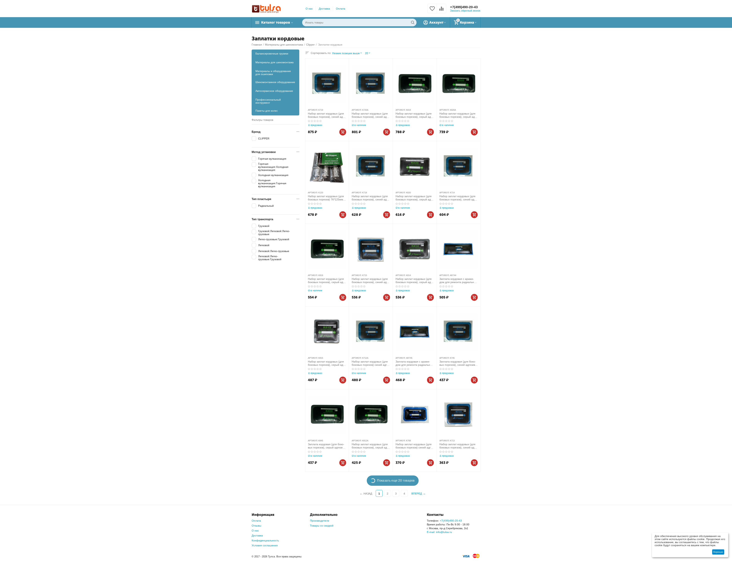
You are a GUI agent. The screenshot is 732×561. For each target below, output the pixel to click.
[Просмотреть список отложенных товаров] (432, 10)
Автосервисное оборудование (274, 90)
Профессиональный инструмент (268, 101)
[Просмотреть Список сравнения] (441, 10)
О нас (309, 8)
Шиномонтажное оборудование (275, 82)
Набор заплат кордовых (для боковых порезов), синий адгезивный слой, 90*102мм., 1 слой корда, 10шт (371, 280)
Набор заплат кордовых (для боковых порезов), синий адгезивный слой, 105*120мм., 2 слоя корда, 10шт (327, 115)
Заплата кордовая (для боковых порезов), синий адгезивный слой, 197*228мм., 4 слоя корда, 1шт (458, 363)
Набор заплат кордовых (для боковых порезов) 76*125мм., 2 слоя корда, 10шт (326, 198)
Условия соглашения (265, 545)
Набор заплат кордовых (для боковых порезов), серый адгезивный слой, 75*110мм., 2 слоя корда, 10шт (326, 280)
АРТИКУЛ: (313, 110)
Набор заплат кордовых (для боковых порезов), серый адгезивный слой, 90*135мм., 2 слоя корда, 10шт (457, 115)
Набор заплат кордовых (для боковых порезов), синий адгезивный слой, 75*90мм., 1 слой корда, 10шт (458, 446)
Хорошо (718, 551)
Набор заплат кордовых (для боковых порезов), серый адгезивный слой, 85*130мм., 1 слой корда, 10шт (414, 280)
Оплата (340, 8)
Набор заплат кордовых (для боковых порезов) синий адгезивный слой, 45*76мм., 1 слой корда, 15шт (414, 446)
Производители (319, 520)
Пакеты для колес (266, 110)
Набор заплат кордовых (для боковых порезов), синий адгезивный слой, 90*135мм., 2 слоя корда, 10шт (371, 115)
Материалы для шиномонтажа (274, 62)
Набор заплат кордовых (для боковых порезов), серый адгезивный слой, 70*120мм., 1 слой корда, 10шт (370, 446)
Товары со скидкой (321, 525)
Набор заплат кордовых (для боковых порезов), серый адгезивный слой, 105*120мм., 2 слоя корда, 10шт (414, 115)
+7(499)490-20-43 (464, 7)
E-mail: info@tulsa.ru (439, 532)
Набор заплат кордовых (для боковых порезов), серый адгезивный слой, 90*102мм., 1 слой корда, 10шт (326, 363)
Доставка (324, 8)
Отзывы (256, 525)
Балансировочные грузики (271, 53)
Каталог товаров (275, 22)
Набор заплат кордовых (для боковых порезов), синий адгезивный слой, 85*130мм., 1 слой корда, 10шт (458, 198)
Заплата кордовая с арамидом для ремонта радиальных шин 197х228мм (414, 363)
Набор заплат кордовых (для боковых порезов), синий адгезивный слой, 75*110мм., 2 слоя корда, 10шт (371, 198)
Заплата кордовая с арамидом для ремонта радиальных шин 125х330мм (458, 280)
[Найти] (413, 22)
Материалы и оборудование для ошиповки (273, 73)
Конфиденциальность (265, 540)
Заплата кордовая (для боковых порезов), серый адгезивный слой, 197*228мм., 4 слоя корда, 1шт (326, 446)
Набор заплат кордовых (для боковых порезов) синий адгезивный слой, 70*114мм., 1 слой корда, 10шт (370, 363)
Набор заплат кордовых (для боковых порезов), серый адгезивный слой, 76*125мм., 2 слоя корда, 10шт (414, 198)
